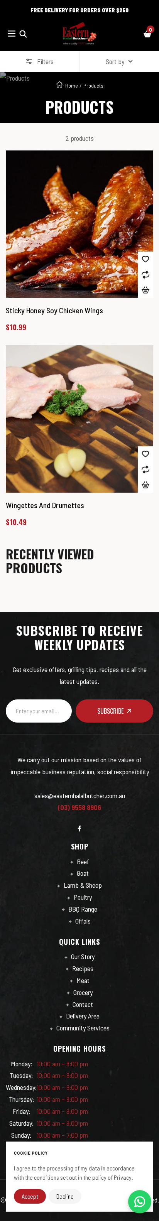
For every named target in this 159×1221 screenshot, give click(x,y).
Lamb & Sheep (82, 885)
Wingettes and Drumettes (45, 505)
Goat (82, 873)
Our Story (82, 956)
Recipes (82, 968)
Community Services (82, 1027)
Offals (82, 921)
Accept (30, 1196)
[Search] (23, 33)
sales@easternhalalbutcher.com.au (79, 795)
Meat (82, 980)
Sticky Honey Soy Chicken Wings (54, 310)
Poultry (82, 897)
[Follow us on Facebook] (79, 829)
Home (71, 85)
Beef (82, 861)
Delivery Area (82, 1016)
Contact (82, 1004)
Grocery (82, 992)
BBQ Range (82, 909)
